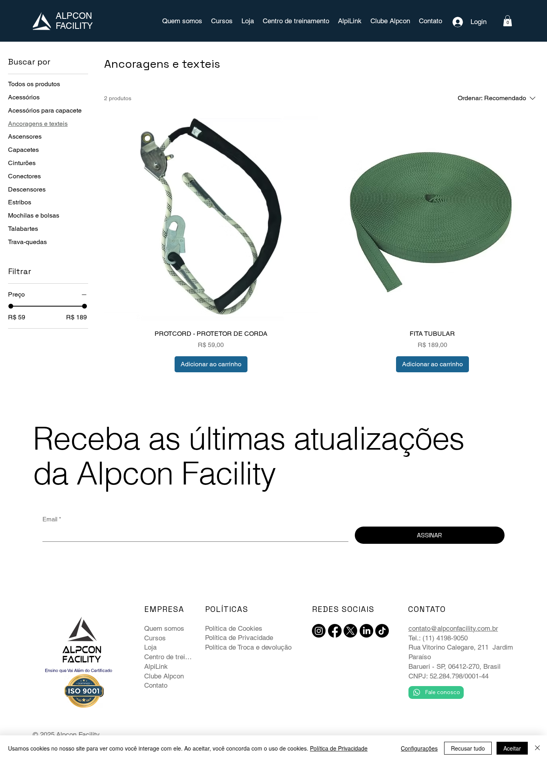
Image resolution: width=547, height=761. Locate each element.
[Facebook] (335, 631)
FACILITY (74, 26)
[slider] (11, 306)
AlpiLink (156, 666)
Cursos (155, 638)
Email (51, 519)
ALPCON (74, 16)
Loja (150, 647)
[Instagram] (319, 631)
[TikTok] (382, 631)
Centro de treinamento (169, 657)
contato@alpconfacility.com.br (453, 628)
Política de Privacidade (239, 638)
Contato (155, 685)
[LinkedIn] (366, 631)
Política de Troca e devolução (248, 647)
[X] (350, 631)
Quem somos (164, 628)
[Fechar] (537, 748)
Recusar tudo (468, 748)
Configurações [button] (419, 748)
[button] (507, 20)
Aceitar (512, 748)
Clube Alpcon (164, 676)
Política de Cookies (233, 628)
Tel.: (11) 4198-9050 (438, 638)
